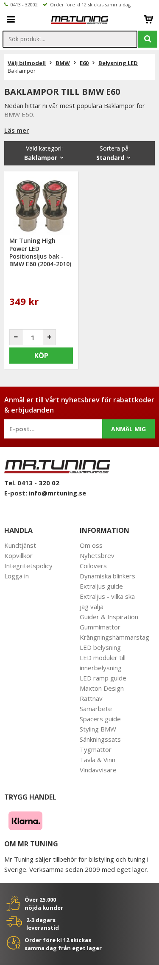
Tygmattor (96, 749)
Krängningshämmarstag (114, 637)
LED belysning (100, 647)
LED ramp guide (103, 678)
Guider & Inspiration (109, 616)
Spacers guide (100, 718)
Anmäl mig (128, 429)
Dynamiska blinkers (107, 576)
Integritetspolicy (28, 565)
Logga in (16, 576)
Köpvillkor (18, 555)
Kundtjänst (20, 545)
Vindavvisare (98, 770)
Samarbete (96, 708)
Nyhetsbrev (97, 555)
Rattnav (91, 698)
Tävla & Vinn (97, 759)
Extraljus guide (101, 586)
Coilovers (93, 565)
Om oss (91, 545)
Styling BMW (98, 729)
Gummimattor (100, 627)
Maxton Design (102, 688)
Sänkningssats (100, 739)
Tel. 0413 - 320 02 (31, 482)
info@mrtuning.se (57, 493)
